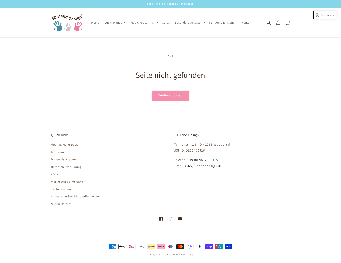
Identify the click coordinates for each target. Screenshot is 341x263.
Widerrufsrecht (61, 204)
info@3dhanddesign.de (203, 166)
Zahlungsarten (61, 189)
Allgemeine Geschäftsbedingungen (75, 196)
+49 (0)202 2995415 (202, 159)
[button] (115, 22)
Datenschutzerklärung (66, 167)
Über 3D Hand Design (65, 144)
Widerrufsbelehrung (64, 159)
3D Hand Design (164, 254)
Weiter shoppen (170, 95)
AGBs (54, 174)
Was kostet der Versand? (68, 181)
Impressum (59, 152)
